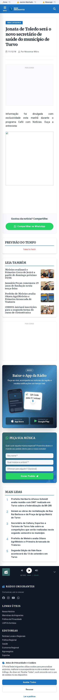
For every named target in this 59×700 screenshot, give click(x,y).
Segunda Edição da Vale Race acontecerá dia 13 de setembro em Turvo (29, 553)
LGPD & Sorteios (9, 623)
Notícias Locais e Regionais (13, 636)
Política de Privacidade (12, 619)
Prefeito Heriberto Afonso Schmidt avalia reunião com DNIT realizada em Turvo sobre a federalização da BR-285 (31, 502)
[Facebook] (3, 598)
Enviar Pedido (28, 476)
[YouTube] (13, 598)
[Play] (29, 570)
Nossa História (8, 611)
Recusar (29, 689)
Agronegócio (7, 651)
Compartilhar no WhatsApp (31, 226)
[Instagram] (8, 598)
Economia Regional (10, 648)
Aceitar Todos (29, 682)
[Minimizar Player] (55, 572)
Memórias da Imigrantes (12, 615)
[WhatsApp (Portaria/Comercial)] (18, 598)
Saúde (5, 644)
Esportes (6, 655)
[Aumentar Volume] (36, 570)
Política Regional (9, 640)
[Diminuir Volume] (22, 570)
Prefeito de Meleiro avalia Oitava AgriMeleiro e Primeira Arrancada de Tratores (30, 541)
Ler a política (29, 696)
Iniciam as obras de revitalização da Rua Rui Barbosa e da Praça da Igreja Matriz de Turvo (32, 514)
